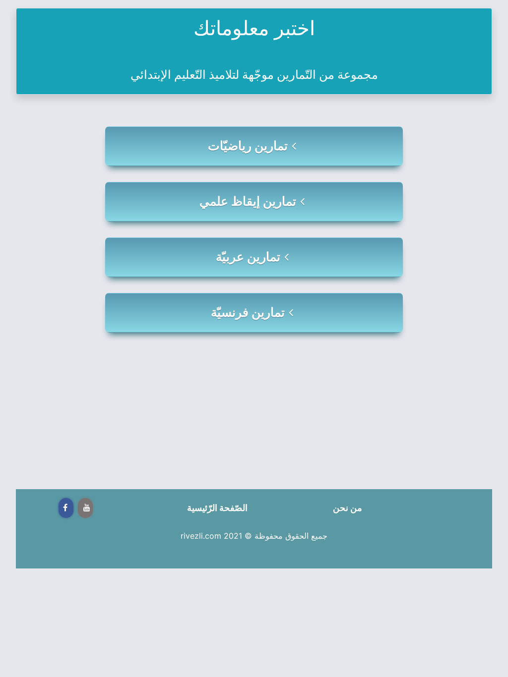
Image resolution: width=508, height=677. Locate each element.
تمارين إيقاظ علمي (247, 201)
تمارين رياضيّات (248, 145)
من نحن (347, 508)
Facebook (66, 508)
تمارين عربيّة (248, 256)
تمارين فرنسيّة (248, 312)
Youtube (85, 508)
